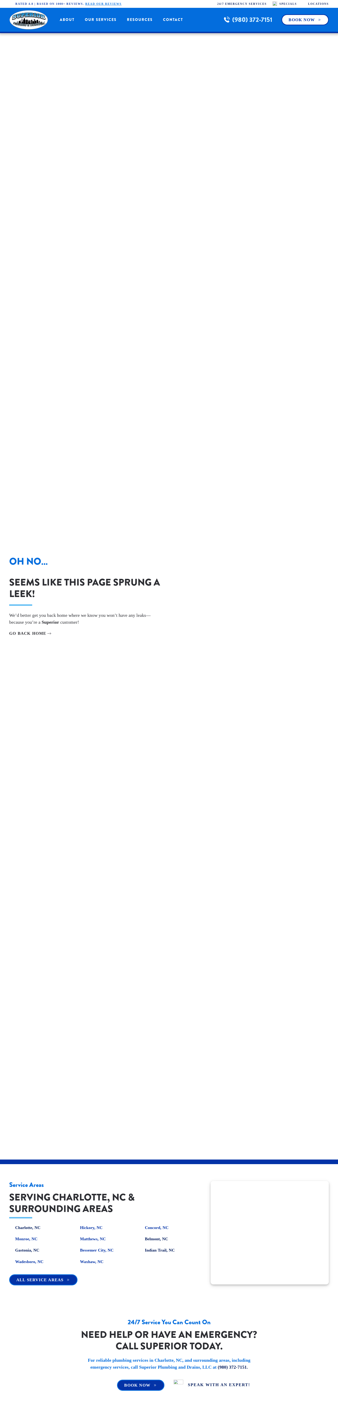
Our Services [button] (101, 19)
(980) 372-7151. (233, 1367)
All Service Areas (39, 1280)
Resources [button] (140, 19)
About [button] (67, 19)
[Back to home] (28, 20)
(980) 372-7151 (252, 19)
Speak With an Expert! (219, 1384)
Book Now (302, 19)
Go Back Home (27, 633)
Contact (173, 19)
